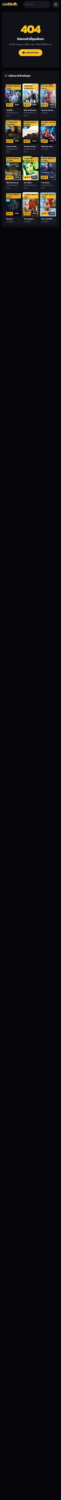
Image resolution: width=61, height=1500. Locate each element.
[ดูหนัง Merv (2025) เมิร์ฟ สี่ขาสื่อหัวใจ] (48, 204)
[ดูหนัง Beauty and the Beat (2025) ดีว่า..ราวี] (48, 132)
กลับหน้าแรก (32, 52)
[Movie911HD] (10, 4)
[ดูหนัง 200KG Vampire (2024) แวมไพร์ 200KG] (13, 96)
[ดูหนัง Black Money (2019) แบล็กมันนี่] (30, 96)
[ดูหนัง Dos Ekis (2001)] (30, 168)
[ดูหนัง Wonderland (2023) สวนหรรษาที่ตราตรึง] (13, 168)
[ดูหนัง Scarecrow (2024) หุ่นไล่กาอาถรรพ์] (13, 132)
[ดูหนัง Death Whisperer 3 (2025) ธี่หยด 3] (13, 204)
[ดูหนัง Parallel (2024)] (48, 168)
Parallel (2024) (45, 183)
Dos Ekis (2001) (27, 183)
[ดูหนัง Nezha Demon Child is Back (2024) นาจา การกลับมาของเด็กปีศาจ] (48, 96)
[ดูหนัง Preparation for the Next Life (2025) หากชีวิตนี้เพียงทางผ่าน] (30, 132)
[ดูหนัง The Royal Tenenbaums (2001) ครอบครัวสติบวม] (30, 204)
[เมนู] (56, 4)
